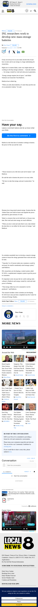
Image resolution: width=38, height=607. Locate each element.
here (10, 452)
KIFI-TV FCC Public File (23, 557)
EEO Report (5, 555)
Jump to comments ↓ (8, 306)
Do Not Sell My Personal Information (13, 562)
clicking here (7, 446)
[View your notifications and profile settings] (34, 471)
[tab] (7, 471)
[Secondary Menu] (4, 11)
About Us (12, 557)
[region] (19, 482)
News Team (7, 45)
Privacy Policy (23, 555)
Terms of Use (14, 555)
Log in (28, 458)
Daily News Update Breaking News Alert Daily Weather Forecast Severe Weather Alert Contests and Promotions (9, 575)
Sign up (33, 458)
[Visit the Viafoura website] (32, 506)
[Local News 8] (13, 11)
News (15, 301)
